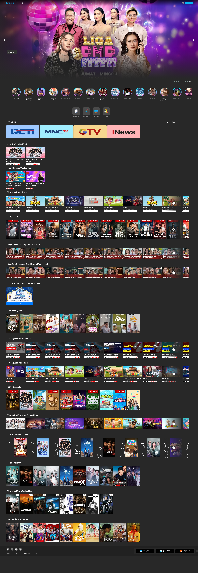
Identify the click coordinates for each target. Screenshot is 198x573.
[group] (144, 551)
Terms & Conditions (21, 553)
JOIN (19, 303)
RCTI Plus (38, 553)
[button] (189, 3)
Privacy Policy (10, 553)
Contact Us (31, 553)
